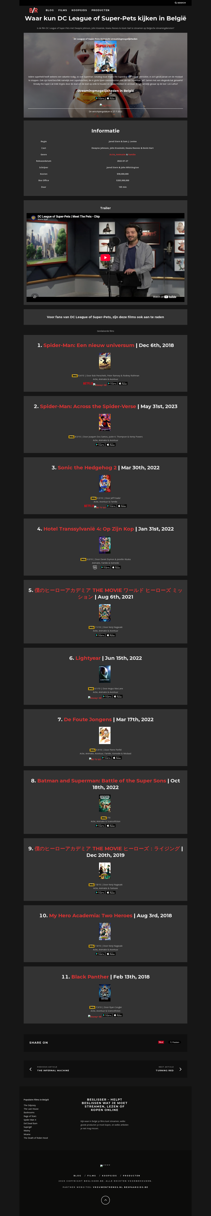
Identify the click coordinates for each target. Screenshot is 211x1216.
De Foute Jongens (88, 719)
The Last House (31, 1108)
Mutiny (27, 1130)
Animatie (121, 154)
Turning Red (165, 1070)
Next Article (166, 1067)
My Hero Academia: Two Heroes (90, 915)
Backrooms (29, 1112)
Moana (27, 1134)
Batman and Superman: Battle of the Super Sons (101, 781)
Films (62, 10)
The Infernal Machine (53, 1070)
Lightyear (88, 658)
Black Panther (90, 977)
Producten (101, 10)
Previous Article (47, 1067)
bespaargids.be (136, 1187)
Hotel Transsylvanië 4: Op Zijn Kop (88, 529)
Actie (112, 154)
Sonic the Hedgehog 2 (87, 467)
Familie (132, 154)
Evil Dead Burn (30, 1123)
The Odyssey (30, 1105)
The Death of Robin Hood (36, 1138)
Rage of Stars (30, 1116)
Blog (50, 10)
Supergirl (28, 1127)
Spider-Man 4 (30, 1119)
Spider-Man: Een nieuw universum (88, 345)
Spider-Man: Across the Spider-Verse (88, 406)
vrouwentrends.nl (108, 1187)
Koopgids (79, 10)
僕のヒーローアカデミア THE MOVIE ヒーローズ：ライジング (107, 848)
